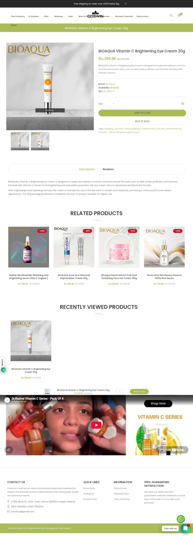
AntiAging (109, 128)
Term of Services (122, 499)
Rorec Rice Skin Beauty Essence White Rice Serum (164, 277)
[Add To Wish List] (182, 103)
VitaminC (102, 132)
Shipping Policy (121, 493)
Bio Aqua (110, 84)
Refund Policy (120, 488)
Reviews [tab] (108, 169)
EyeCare (160, 128)
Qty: (100, 103)
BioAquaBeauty (132, 128)
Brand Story (89, 488)
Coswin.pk (21, 528)
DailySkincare (148, 128)
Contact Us (88, 493)
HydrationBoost (173, 128)
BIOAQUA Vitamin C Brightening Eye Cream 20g (31, 370)
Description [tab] (87, 169)
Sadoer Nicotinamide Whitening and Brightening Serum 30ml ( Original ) (28, 277)
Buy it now (142, 121)
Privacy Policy (90, 499)
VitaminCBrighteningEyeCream (124, 132)
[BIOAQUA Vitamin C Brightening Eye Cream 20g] (20, 141)
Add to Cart (142, 113)
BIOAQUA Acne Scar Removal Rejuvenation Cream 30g (74, 277)
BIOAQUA (119, 128)
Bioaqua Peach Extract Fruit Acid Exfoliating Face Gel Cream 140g (119, 277)
